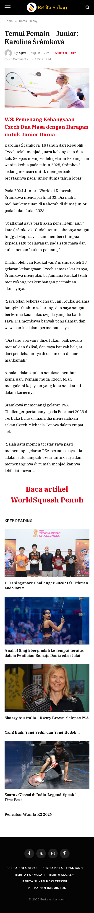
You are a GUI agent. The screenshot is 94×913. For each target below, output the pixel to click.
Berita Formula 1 (29, 874)
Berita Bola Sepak (22, 868)
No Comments (18, 59)
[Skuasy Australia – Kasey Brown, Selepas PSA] (47, 688)
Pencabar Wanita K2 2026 (28, 814)
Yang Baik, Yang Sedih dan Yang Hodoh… (42, 732)
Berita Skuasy (65, 53)
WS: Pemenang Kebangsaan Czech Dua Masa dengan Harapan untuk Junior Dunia (47, 127)
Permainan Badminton (47, 888)
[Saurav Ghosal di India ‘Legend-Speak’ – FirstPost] (47, 765)
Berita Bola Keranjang (62, 868)
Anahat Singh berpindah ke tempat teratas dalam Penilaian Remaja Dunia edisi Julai (44, 653)
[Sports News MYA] (47, 7)
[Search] (87, 7)
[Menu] (7, 7)
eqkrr (22, 53)
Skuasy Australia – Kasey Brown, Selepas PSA (47, 718)
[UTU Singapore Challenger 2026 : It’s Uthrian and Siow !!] (47, 553)
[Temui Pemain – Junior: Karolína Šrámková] (47, 88)
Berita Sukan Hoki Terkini (44, 881)
